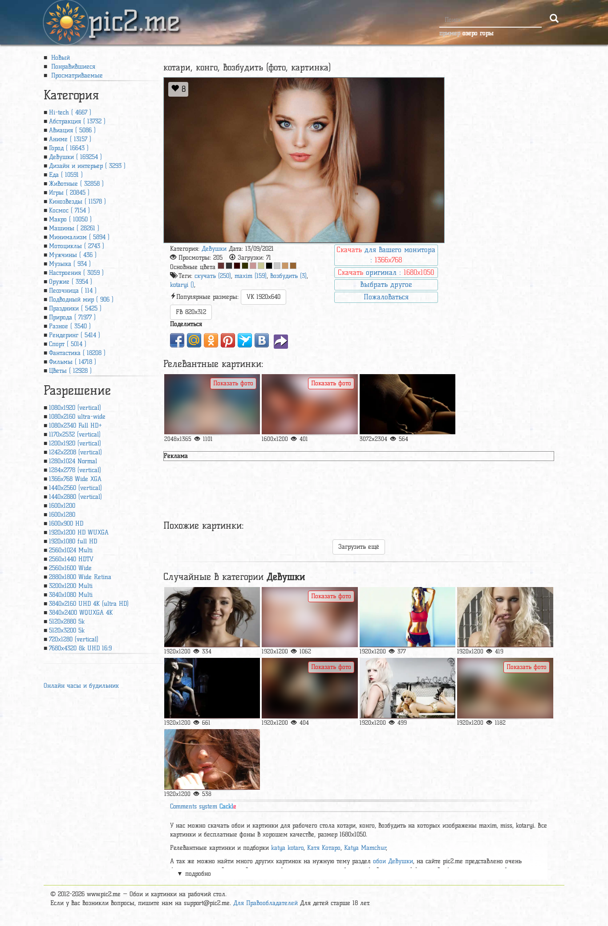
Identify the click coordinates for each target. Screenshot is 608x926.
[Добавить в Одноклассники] (211, 340)
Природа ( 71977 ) (72, 317)
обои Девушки (393, 861)
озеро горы (478, 33)
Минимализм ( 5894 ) (79, 237)
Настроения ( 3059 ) (76, 273)
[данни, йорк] (505, 617)
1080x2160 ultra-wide (77, 416)
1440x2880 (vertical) (75, 497)
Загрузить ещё (358, 547)
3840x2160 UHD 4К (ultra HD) (89, 604)
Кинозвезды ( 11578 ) (77, 201)
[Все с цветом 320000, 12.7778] (237, 265)
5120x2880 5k (67, 621)
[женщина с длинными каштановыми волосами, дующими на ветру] (212, 759)
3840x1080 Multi (71, 595)
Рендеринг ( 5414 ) (74, 335)
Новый (59, 57)
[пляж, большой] (505, 688)
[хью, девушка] (309, 688)
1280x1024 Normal (73, 461)
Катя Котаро (323, 848)
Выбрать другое (386, 284)
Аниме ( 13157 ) (70, 139)
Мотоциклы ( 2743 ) (76, 246)
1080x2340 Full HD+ (75, 425)
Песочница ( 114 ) (73, 290)
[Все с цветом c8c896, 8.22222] (261, 265)
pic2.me (134, 13)
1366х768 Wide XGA (75, 479)
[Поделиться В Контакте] (262, 340)
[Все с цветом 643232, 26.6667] (221, 265)
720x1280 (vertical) (73, 639)
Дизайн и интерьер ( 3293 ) (87, 166)
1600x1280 (62, 514)
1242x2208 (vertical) (75, 452)
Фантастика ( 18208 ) (77, 353)
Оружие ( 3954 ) (70, 282)
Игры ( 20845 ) (69, 192)
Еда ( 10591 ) (66, 175)
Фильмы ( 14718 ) (72, 362)
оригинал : (386, 272)
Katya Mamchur (365, 848)
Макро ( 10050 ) (70, 219)
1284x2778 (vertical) (75, 470)
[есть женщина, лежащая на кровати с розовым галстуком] (309, 617)
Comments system (203, 806)
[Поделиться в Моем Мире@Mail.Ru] (194, 340)
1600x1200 (62, 506)
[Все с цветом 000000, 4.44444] (269, 265)
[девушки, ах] (212, 688)
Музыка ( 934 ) (70, 264)
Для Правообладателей (265, 903)
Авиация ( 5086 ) (72, 130)
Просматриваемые (76, 75)
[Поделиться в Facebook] (177, 340)
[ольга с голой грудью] (212, 404)
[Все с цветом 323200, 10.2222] (245, 265)
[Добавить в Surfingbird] (245, 340)
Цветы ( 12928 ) (70, 371)
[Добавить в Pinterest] (228, 340)
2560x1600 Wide (70, 568)
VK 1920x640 (263, 297)
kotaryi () (182, 285)
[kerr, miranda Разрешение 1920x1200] (212, 617)
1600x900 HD (66, 523)
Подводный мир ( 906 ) (81, 299)
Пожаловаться (386, 297)
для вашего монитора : (385, 254)
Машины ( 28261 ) (74, 228)
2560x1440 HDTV (71, 559)
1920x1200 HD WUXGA (79, 532)
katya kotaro (287, 848)
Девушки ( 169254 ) (75, 157)
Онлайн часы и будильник (81, 685)
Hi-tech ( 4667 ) (70, 112)
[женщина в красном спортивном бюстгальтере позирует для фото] (407, 617)
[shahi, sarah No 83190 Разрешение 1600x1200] (309, 404)
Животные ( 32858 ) (76, 184)
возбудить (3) (288, 276)
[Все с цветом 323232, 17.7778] (229, 265)
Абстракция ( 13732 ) (77, 121)
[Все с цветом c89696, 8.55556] (253, 265)
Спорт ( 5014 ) (67, 344)
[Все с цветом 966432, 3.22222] (293, 265)
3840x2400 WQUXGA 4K (81, 612)
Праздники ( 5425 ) (75, 308)
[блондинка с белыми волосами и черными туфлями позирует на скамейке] (407, 688)
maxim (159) (251, 276)
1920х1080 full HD (73, 541)
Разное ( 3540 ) (70, 326)
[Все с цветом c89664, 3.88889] (285, 265)
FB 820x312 (191, 312)
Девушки (214, 249)
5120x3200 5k (67, 630)
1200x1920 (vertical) (75, 443)
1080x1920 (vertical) (75, 408)
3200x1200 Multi (71, 586)
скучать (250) (213, 276)
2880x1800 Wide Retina (80, 577)
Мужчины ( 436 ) (73, 255)
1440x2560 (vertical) (75, 488)
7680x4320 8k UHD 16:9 (80, 648)
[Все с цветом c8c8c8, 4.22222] (277, 265)
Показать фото (233, 383)
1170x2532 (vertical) (75, 434)
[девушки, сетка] (407, 404)
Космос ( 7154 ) (69, 210)
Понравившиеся (72, 66)
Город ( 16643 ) (69, 148)
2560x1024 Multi (71, 550)
